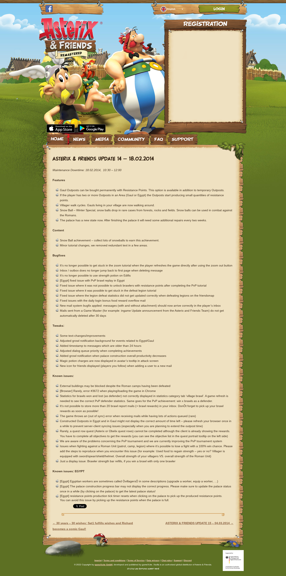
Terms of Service (136, 560)
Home (57, 137)
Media (102, 137)
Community (131, 137)
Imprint (98, 560)
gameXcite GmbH (103, 564)
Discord (188, 560)
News (79, 137)
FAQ (158, 137)
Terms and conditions (114, 560)
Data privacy (153, 560)
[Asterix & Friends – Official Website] (71, 58)
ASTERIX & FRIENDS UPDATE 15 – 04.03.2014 (199, 523)
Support (182, 137)
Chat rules (166, 560)
